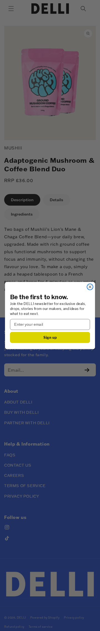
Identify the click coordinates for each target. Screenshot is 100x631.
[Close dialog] (90, 287)
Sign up (50, 337)
